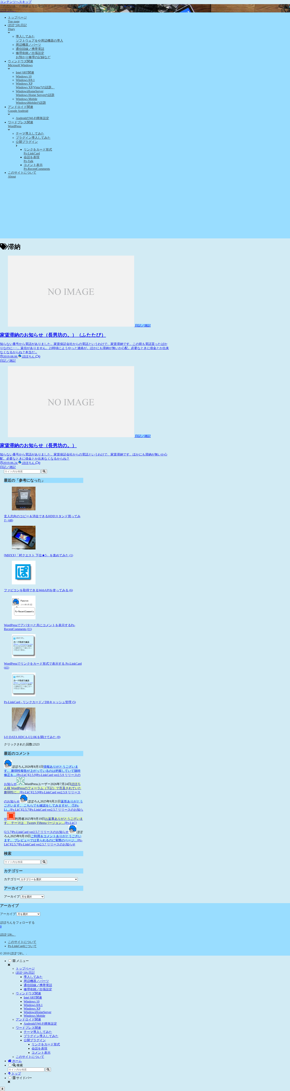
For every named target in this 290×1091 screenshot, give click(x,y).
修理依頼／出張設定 (38, 989)
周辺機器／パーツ (36, 981)
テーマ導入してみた (38, 1032)
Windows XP (32, 1008)
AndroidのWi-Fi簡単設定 (40, 1023)
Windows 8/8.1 (33, 1005)
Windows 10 (31, 1001)
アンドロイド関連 (28, 1019)
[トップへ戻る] (2, 1089)
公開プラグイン (35, 1040)
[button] (44, 471)
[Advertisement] (145, 210)
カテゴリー (12, 879)
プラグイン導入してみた (41, 1036)
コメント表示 (41, 1052)
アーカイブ (12, 896)
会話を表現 (39, 1048)
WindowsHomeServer (37, 1012)
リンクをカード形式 (46, 1044)
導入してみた (33, 977)
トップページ (25, 968)
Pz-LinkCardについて (22, 946)
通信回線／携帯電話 (38, 985)
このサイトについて (22, 942)
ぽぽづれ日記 (25, 972)
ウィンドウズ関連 (28, 993)
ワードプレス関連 (28, 1027)
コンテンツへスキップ (16, 2)
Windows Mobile (34, 1015)
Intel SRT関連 (33, 997)
